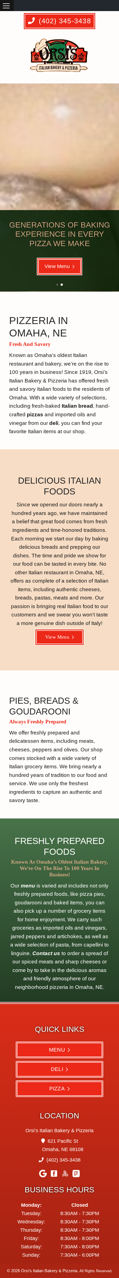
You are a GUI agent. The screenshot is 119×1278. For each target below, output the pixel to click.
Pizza (57, 1088)
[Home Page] (59, 57)
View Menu (57, 266)
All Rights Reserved (95, 1271)
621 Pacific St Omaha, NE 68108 (62, 1145)
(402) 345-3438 (64, 21)
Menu (57, 1050)
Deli (57, 1069)
